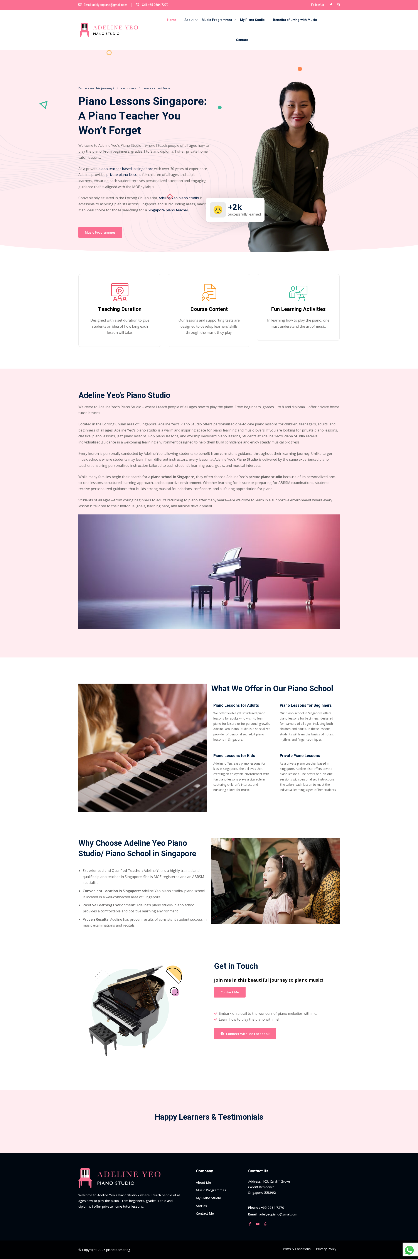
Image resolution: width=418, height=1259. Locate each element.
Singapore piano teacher (168, 210)
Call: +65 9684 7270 (154, 5)
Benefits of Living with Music (295, 19)
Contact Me (230, 992)
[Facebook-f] (250, 1224)
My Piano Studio (252, 19)
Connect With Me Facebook (248, 1033)
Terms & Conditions (296, 1249)
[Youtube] (258, 1224)
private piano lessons (123, 174)
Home (171, 19)
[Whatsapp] (265, 1224)
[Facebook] (331, 5)
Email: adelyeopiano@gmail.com (105, 5)
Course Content (209, 309)
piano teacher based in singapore (125, 168)
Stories (201, 1205)
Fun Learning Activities (298, 309)
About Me (203, 1182)
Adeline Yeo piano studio (179, 198)
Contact (242, 39)
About (189, 19)
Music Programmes (217, 19)
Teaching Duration (120, 309)
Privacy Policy (326, 1249)
